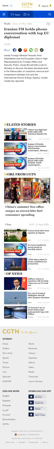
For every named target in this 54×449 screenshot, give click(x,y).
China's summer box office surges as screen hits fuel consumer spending (24, 210)
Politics (6, 348)
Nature (31, 362)
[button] (5, 268)
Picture (6, 367)
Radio (17, 15)
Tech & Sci (8, 353)
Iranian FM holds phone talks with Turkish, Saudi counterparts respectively (36, 162)
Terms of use (10, 442)
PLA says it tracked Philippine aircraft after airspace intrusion (38, 295)
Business (32, 348)
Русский (6, 414)
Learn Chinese (35, 381)
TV (28, 15)
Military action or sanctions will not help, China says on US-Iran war (38, 282)
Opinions (32, 358)
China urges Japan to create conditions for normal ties (37, 261)
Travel (5, 362)
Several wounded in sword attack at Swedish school (37, 247)
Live (4, 372)
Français (7, 405)
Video (31, 367)
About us (45, 442)
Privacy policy (34, 442)
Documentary (9, 419)
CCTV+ (6, 424)
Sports (6, 358)
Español (6, 400)
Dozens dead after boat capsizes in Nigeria (38, 232)
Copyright (22, 442)
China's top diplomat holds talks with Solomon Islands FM (37, 132)
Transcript (33, 376)
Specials (7, 376)
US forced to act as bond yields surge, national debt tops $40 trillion (38, 311)
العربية (5, 410)
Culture (31, 353)
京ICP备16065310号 (36, 431)
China (5, 343)
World (31, 343)
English (6, 396)
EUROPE (7, 381)
